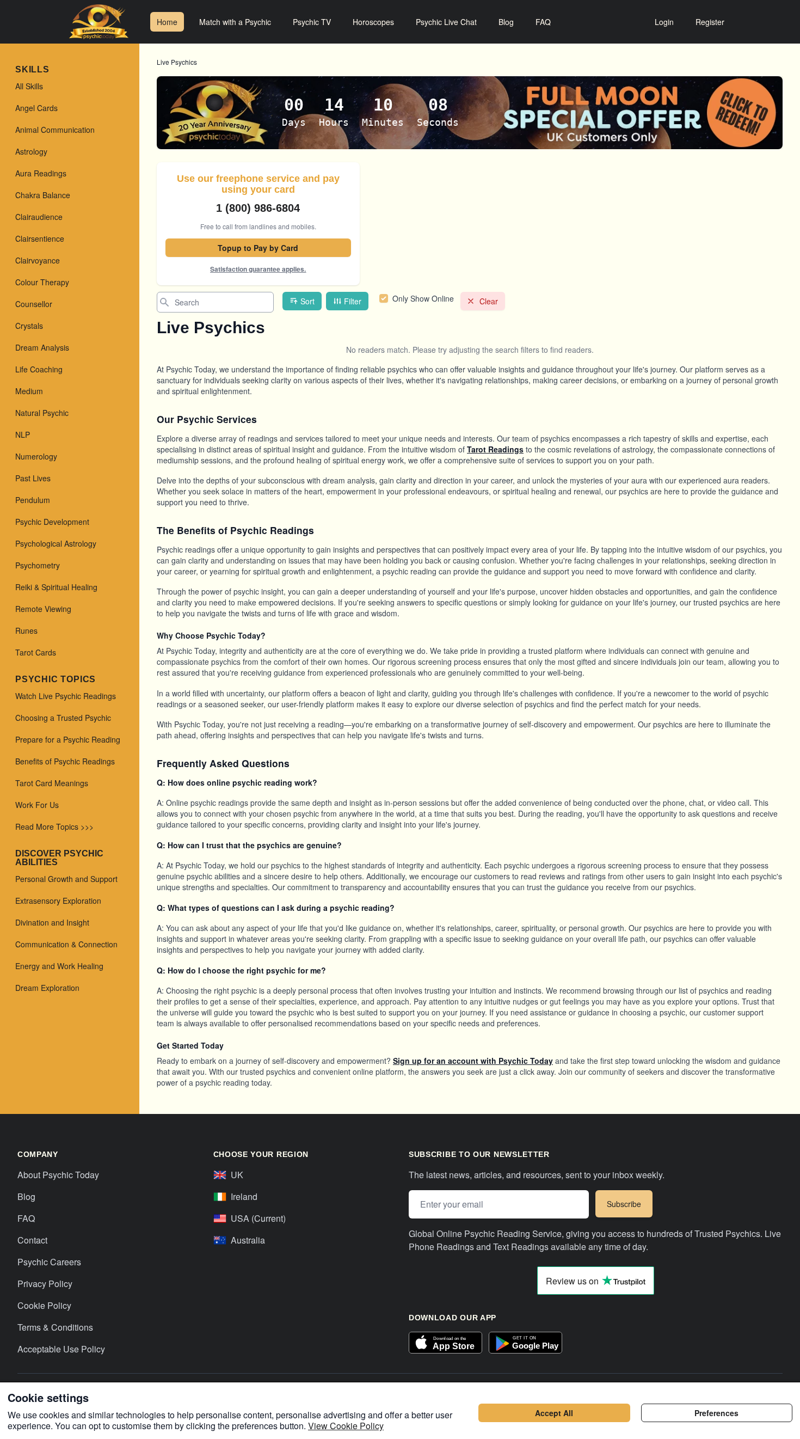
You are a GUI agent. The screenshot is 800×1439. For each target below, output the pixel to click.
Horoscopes (373, 21)
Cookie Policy (44, 1305)
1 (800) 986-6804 (258, 208)
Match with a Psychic (235, 21)
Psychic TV (312, 21)
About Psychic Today (58, 1174)
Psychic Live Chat (446, 21)
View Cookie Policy (346, 1425)
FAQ (543, 21)
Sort (307, 301)
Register (710, 21)
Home (167, 21)
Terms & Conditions (55, 1327)
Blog (506, 21)
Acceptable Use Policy (61, 1349)
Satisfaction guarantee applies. (258, 269)
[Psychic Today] (98, 21)
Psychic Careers (49, 1262)
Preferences (716, 1412)
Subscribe (624, 1203)
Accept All (554, 1412)
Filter (352, 301)
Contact (32, 1240)
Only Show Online (423, 298)
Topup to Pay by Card (258, 247)
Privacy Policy (44, 1283)
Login (664, 21)
